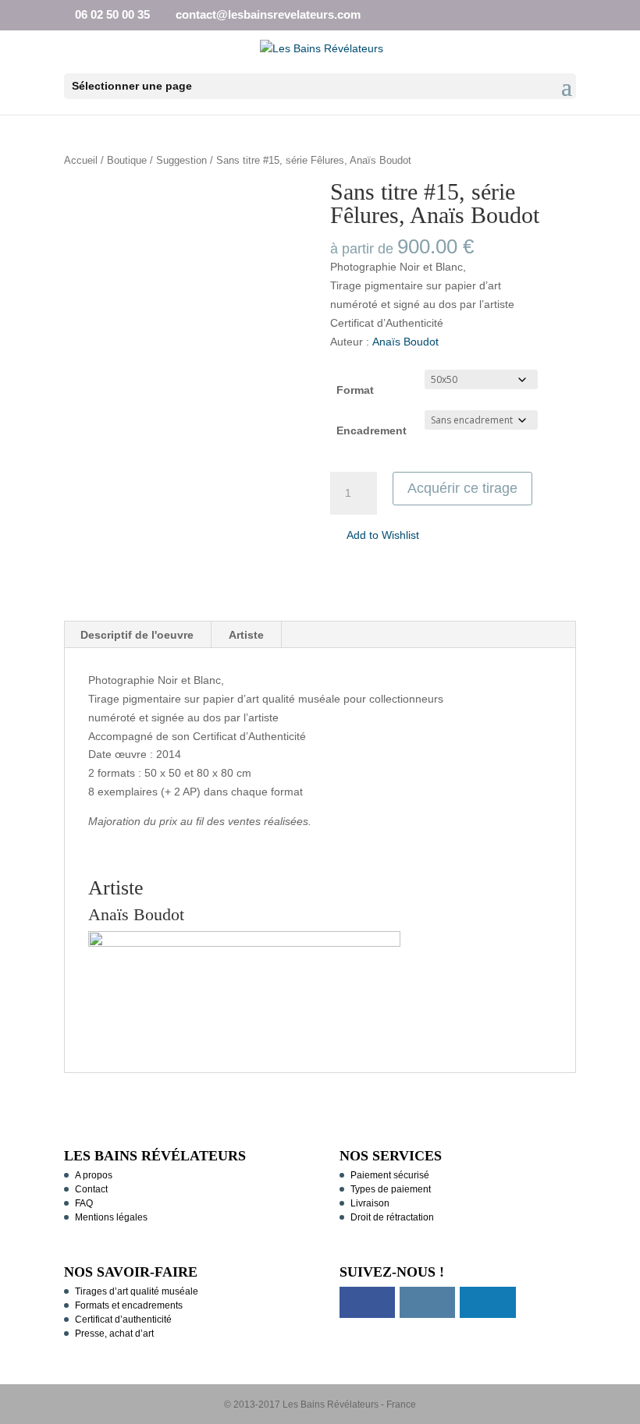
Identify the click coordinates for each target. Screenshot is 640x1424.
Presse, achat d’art (114, 1333)
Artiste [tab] (246, 635)
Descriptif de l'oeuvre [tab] (137, 635)
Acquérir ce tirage (462, 488)
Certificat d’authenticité (123, 1319)
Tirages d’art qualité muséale (136, 1291)
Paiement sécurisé (389, 1175)
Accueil (81, 160)
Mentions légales (111, 1217)
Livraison (369, 1203)
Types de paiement (390, 1189)
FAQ (84, 1203)
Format (355, 390)
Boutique (127, 160)
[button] (374, 535)
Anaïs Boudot (405, 341)
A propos (93, 1175)
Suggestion (181, 160)
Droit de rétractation (392, 1217)
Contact (91, 1189)
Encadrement (371, 430)
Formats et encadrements (129, 1305)
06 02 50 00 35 (112, 14)
